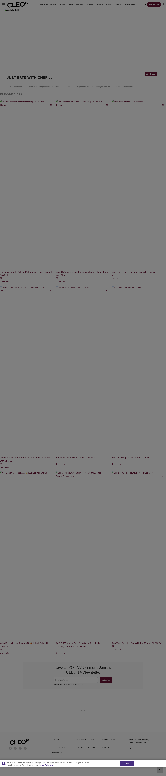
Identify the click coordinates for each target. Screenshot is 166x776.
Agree (127, 763)
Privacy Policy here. (46, 765)
